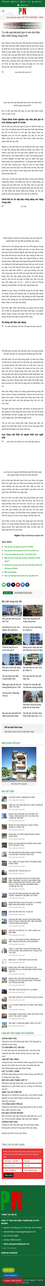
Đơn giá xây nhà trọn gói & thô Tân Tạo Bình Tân (21, 551)
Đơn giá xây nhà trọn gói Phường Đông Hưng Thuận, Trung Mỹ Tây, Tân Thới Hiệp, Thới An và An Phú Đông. (25, 921)
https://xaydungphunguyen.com (23, 1232)
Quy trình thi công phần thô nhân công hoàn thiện (25, 863)
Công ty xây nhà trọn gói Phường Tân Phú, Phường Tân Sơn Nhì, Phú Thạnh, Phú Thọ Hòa (25, 951)
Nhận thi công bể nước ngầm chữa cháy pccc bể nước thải (25, 844)
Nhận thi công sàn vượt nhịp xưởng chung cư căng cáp (23, 826)
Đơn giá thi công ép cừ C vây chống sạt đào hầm (25, 931)
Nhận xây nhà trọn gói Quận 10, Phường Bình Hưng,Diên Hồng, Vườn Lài (25, 903)
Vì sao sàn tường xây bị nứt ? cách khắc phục (20, 554)
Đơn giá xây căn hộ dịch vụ (20, 871)
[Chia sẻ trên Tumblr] (27, 585)
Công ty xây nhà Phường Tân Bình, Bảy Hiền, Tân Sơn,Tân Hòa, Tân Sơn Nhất (24, 940)
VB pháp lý (17, 24)
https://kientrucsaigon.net (32, 535)
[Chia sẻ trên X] (13, 585)
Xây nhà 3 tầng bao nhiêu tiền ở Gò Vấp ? (25, 1023)
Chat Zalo (8, 1270)
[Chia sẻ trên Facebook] (8, 585)
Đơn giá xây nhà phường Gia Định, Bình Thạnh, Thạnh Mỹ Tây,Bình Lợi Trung (24, 894)
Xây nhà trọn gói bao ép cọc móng (23, 990)
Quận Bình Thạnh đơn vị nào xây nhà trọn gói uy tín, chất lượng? (26, 1015)
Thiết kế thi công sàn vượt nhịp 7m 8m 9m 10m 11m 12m (26, 806)
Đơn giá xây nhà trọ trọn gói (21, 912)
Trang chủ (7, 24)
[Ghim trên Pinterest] (18, 585)
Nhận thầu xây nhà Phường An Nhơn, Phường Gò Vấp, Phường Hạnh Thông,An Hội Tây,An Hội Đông (25, 980)
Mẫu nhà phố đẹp (10, 572)
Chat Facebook (10, 1275)
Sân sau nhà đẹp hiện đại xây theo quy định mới (21, 576)
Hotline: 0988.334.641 (13, 1281)
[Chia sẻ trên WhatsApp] (4, 585)
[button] (3, 11)
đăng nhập (16, 732)
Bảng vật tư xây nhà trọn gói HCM (23, 960)
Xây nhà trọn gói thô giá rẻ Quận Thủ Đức (26, 997)
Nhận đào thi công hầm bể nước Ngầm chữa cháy (24, 835)
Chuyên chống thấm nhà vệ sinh (22, 797)
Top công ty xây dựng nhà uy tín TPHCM (18, 547)
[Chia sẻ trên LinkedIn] (23, 585)
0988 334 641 (15, 1240)
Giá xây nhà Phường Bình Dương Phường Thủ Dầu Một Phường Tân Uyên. (25, 853)
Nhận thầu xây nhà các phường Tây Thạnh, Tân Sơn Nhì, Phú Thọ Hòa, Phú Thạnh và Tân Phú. (24, 816)
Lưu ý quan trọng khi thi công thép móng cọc (26, 1006)
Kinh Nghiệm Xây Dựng (23, 593)
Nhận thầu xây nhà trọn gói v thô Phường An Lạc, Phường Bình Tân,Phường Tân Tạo (25, 969)
